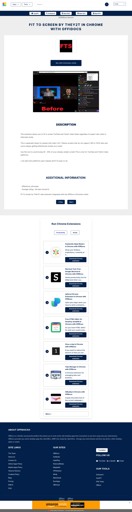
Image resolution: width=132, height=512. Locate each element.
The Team (12, 453)
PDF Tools (100, 482)
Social (75, 232)
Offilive (98, 485)
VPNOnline (57, 471)
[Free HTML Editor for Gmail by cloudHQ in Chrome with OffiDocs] (56, 332)
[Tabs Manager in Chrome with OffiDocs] (56, 379)
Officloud (56, 485)
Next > (71, 202)
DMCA (10, 485)
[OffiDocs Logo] (4, 4)
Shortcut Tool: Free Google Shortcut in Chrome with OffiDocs (74, 271)
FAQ (10, 488)
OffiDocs (56, 453)
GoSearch (100, 475)
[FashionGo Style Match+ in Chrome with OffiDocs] (56, 257)
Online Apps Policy (15, 464)
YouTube (102, 461)
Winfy (55, 474)
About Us (11, 457)
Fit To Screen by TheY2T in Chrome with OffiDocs (66, 27)
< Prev (60, 202)
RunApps (56, 481)
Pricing (10, 481)
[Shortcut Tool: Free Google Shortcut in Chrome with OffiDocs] (56, 282)
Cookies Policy (13, 474)
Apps (14, 4)
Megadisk (56, 467)
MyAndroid (57, 478)
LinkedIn (112, 461)
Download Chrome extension (75, 260)
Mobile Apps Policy (15, 467)
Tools (26, 4)
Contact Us (12, 460)
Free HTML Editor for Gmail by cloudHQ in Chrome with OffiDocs (74, 321)
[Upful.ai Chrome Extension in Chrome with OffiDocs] (56, 307)
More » (48, 414)
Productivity (60, 232)
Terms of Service (14, 471)
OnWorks (56, 457)
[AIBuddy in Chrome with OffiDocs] (56, 403)
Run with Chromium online (66, 63)
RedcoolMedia (58, 464)
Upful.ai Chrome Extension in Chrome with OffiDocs (75, 296)
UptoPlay (56, 460)
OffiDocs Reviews (61, 499)
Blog (10, 478)
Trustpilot (102, 450)
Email (122, 461)
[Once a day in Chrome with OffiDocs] (56, 356)
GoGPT (99, 478)
